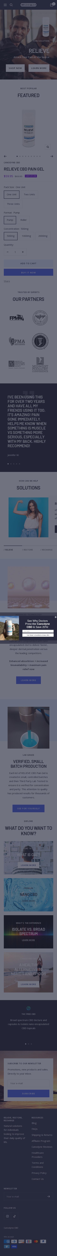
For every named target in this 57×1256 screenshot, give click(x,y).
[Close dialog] (55, 617)
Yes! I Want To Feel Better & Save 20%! (38, 635)
